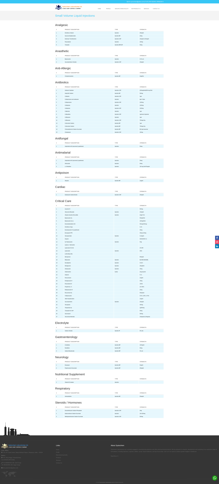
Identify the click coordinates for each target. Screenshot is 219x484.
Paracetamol (68, 41)
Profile (108, 8)
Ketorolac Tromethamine (70, 38)
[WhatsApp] (214, 478)
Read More (114, 456)
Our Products (135, 8)
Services (146, 8)
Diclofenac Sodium (69, 33)
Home (99, 8)
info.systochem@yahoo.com (136, 1)
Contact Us (156, 8)
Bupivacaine (68, 59)
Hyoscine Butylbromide (70, 36)
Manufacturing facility (121, 8)
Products (58, 457)
